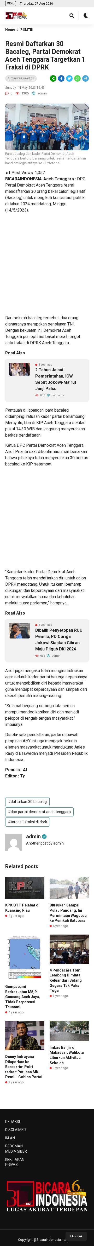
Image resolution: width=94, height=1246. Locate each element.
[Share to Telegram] (85, 78)
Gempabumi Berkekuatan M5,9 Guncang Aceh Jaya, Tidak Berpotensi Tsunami (22, 997)
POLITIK (26, 29)
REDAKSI (12, 1122)
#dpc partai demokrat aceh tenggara (39, 811)
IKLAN (10, 1138)
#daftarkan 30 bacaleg (27, 801)
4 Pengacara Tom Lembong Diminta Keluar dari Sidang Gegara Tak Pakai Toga (66, 980)
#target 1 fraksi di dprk (27, 822)
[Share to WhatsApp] (77, 78)
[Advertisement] (47, 264)
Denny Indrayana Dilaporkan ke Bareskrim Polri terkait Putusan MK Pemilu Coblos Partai (23, 1067)
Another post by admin (45, 843)
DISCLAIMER (15, 1130)
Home (10, 29)
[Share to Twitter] (69, 78)
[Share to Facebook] (61, 78)
